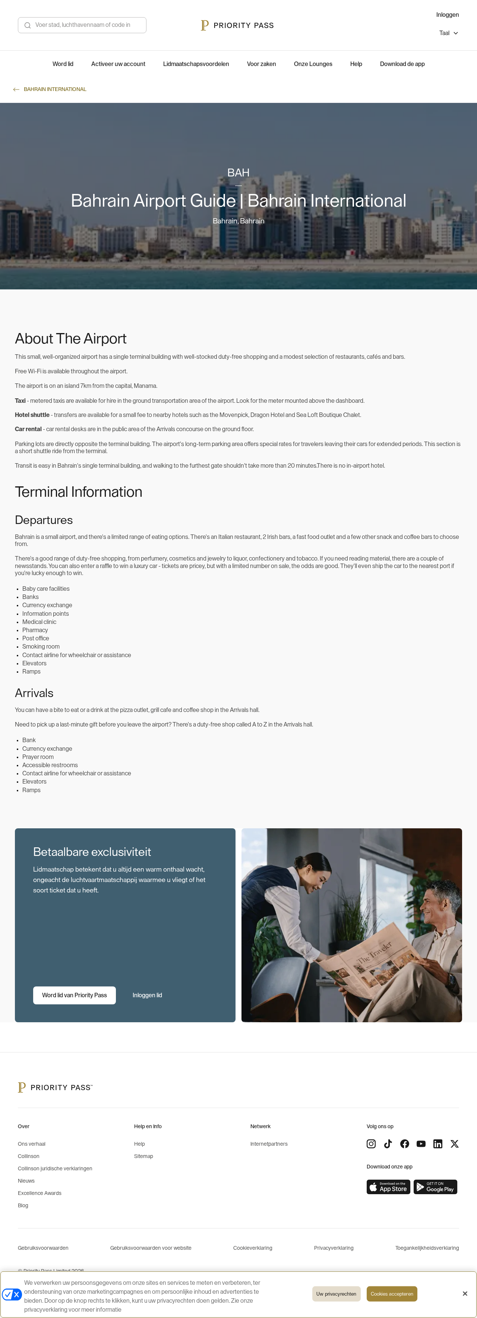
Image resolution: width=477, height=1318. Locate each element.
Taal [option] (444, 33)
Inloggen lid (147, 995)
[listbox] (449, 34)
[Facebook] (404, 1143)
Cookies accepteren (392, 1294)
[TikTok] (387, 1143)
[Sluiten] (465, 1294)
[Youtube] (421, 1143)
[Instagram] (371, 1143)
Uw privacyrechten (336, 1294)
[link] (389, 1187)
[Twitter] (454, 1143)
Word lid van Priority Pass (74, 995)
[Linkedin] (437, 1143)
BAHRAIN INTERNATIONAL (55, 89)
